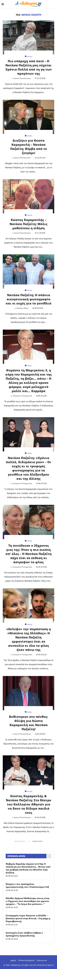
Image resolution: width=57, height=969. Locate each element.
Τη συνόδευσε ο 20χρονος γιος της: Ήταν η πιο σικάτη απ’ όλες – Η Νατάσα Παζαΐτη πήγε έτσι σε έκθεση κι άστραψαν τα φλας (29, 553)
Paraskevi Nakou (22, 308)
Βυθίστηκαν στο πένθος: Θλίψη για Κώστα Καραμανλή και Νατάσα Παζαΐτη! (28, 723)
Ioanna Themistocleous (22, 78)
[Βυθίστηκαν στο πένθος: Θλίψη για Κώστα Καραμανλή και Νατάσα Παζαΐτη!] (28, 693)
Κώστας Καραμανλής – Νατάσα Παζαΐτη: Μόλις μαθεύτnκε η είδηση (28, 224)
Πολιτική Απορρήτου (26, 960)
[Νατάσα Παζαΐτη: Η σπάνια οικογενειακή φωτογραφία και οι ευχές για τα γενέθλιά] (28, 271)
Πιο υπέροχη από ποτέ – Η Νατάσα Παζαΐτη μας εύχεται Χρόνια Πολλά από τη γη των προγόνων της (28, 67)
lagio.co (50, 965)
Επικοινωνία (42, 960)
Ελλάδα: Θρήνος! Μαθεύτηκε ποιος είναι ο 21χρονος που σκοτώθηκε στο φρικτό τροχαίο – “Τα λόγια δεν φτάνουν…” (28, 901)
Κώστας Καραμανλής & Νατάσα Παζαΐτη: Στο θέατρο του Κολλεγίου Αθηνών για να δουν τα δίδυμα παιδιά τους (28, 804)
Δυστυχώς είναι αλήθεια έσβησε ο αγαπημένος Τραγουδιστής (24, 934)
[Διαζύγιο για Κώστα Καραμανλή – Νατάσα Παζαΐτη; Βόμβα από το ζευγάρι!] (28, 117)
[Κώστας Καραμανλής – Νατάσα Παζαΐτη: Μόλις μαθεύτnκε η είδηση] (28, 196)
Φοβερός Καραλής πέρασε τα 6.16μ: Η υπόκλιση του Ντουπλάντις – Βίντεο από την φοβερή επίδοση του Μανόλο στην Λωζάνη (28, 868)
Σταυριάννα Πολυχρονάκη (22, 396)
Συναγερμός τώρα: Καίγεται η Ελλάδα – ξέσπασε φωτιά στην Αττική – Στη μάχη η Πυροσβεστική (28, 918)
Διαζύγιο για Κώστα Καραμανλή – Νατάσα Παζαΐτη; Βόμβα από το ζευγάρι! (28, 146)
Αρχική (13, 960)
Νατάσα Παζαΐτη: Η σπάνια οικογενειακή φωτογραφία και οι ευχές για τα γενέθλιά (28, 299)
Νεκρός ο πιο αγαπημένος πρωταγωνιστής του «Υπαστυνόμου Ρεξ (27, 885)
